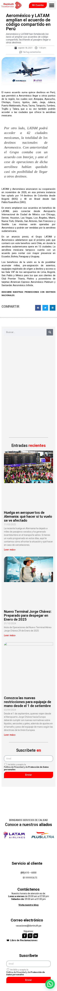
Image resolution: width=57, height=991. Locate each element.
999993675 (30, 877)
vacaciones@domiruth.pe (28, 925)
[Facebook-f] (24, 935)
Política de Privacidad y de (26, 768)
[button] (52, 5)
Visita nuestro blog (28, 905)
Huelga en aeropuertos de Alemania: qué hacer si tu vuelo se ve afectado (28, 516)
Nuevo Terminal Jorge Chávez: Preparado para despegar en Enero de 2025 (27, 615)
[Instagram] (30, 935)
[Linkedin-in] (35, 935)
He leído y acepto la (26, 767)
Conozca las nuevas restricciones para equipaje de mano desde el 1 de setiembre (27, 702)
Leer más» (10, 549)
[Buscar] (50, 332)
